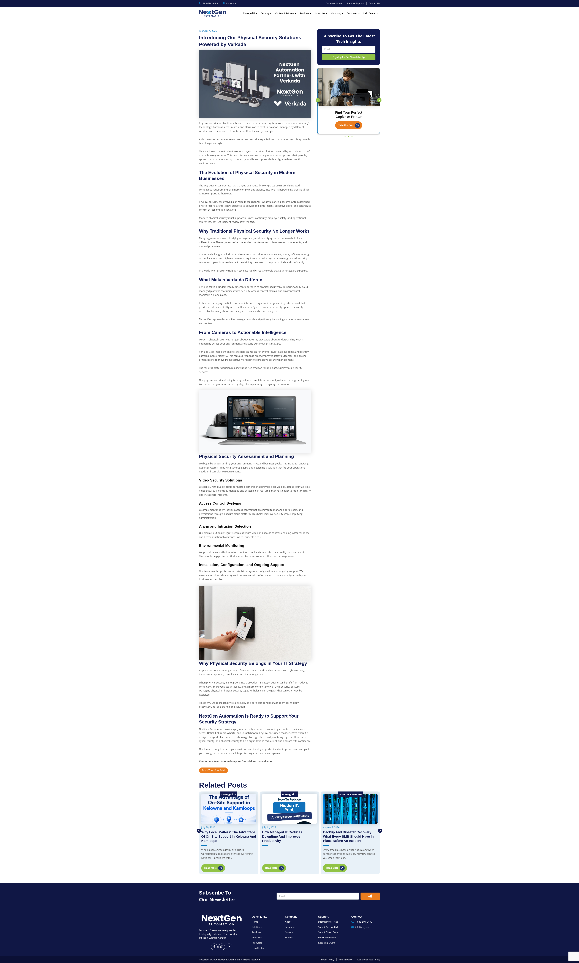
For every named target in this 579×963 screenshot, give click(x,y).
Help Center (369, 13)
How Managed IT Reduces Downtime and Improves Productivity (221, 836)
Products (304, 13)
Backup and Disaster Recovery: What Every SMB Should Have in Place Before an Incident (287, 836)
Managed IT (249, 13)
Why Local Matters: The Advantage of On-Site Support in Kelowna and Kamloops (350, 836)
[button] (318, 100)
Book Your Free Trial (213, 770)
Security (265, 13)
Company (336, 13)
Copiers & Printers (284, 13)
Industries (320, 13)
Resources (352, 13)
